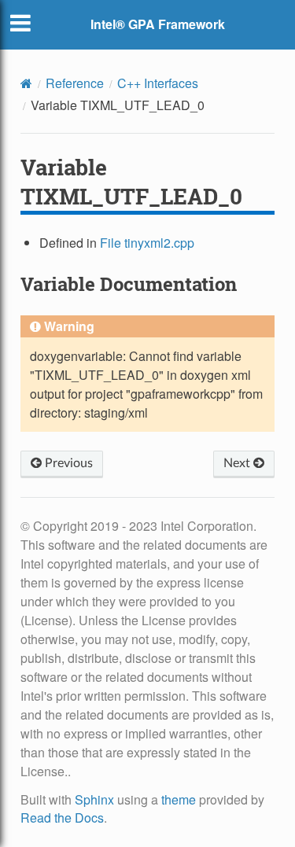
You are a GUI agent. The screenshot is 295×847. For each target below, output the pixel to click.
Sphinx (94, 799)
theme (178, 799)
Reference (75, 83)
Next (238, 463)
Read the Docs (62, 817)
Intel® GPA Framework (157, 24)
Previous (67, 463)
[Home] (26, 83)
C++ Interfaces (157, 83)
